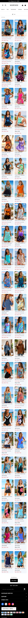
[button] (2, 5)
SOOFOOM (5, 617)
